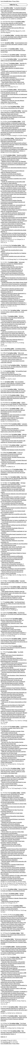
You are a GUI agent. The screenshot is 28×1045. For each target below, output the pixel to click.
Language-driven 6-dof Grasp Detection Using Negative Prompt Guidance (14, 425)
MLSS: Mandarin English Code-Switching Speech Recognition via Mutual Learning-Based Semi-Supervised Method (13, 132)
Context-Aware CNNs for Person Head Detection (14, 799)
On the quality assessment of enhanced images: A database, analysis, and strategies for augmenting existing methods (14, 73)
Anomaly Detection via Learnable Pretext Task (13, 489)
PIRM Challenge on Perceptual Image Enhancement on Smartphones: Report (13, 935)
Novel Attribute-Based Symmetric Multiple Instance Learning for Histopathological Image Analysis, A (12, 685)
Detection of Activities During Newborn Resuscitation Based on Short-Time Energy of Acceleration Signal (12, 175)
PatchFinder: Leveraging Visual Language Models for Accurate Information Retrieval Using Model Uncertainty (13, 391)
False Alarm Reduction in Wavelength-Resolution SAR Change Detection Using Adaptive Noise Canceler (13, 977)
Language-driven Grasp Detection (10, 428)
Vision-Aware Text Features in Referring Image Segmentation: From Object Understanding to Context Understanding (13, 761)
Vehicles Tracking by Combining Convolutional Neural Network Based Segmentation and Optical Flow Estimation (13, 872)
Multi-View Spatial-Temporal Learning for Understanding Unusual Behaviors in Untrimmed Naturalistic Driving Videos (13, 117)
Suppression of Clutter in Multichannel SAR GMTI (14, 994)
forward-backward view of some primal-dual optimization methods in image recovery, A (14, 44)
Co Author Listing (8, 8)
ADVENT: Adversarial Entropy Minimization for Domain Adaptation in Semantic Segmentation (13, 794)
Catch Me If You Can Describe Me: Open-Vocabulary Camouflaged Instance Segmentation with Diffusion (13, 739)
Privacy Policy (15, 1)
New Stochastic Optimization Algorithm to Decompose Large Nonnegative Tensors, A (13, 1032)
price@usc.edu (6, 1042)
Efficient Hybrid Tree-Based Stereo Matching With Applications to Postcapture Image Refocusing (13, 140)
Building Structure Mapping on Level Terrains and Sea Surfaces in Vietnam (12, 895)
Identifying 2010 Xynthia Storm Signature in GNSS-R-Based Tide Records (14, 588)
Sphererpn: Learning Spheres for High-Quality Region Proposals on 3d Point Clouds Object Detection (13, 707)
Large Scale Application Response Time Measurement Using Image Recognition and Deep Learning (13, 376)
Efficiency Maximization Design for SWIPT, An (12, 620)
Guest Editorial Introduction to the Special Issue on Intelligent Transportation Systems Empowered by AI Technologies (14, 279)
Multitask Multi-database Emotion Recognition (13, 449)
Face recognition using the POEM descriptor (13, 503)
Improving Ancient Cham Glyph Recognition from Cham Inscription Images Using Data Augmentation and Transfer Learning (13, 194)
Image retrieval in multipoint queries (11, 356)
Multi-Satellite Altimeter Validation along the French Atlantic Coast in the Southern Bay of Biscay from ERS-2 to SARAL (13, 593)
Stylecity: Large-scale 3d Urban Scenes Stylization (14, 754)
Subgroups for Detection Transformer (11, 562)
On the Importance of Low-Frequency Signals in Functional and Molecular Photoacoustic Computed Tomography (13, 689)
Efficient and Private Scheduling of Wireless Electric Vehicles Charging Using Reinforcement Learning (13, 275)
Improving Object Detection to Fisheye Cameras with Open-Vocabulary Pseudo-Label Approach (14, 112)
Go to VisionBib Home (6, 1)
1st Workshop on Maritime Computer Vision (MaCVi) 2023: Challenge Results (14, 728)
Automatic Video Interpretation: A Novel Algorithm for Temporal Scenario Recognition (13, 959)
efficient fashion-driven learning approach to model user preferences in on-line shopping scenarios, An (14, 91)
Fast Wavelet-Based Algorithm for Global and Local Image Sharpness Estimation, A (13, 604)
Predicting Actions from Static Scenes (11, 844)
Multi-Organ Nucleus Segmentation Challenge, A (14, 632)
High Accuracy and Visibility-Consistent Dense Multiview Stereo (13, 247)
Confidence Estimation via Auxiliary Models (12, 797)
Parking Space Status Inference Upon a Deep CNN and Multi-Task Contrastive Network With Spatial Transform (14, 336)
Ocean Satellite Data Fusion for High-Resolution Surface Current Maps (13, 50)
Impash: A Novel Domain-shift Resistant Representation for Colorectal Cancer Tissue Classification (12, 623)
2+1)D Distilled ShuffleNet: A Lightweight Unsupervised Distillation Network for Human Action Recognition (13, 123)
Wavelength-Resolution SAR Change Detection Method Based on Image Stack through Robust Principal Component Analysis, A (13, 998)
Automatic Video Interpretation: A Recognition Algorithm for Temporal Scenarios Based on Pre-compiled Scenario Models (13, 963)
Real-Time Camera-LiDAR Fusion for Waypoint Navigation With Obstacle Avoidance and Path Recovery (14, 478)
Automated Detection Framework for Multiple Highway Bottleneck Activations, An (12, 264)
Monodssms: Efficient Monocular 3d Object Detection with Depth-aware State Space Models (14, 367)
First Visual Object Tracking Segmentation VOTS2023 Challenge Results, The (14, 1025)
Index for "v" (4, 1037)
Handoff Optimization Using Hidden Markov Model (14, 282)
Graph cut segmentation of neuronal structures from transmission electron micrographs (11, 454)
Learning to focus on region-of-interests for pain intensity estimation (13, 447)
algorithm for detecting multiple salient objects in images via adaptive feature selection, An (14, 65)
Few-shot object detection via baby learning (12, 23)
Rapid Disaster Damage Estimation (10, 901)
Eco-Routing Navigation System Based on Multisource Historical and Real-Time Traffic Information (13, 9)
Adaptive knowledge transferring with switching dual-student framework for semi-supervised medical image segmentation (14, 948)
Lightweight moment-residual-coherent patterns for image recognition (14, 312)
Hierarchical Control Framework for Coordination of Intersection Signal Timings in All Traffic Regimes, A (14, 286)
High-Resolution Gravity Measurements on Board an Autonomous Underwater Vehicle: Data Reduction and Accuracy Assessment (14, 144)
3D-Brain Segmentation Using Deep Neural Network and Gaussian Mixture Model (12, 318)
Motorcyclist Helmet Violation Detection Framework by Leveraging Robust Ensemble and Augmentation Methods (13, 202)
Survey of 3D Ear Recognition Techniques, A (12, 564)
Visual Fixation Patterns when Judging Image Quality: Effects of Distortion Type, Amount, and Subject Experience (13, 84)
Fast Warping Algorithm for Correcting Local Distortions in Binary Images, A (14, 614)
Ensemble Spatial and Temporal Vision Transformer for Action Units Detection (14, 582)
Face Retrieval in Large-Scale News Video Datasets (14, 327)
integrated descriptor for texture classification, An (14, 520)
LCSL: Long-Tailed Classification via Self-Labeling (14, 129)
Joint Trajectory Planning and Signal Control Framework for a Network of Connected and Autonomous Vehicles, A (12, 290)
